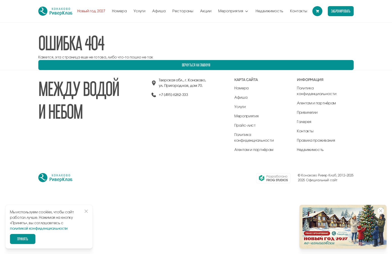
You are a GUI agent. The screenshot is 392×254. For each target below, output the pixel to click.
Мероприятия (230, 11)
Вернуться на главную (196, 65)
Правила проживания (316, 140)
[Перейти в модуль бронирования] (317, 11)
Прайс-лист (245, 125)
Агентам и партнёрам (253, 150)
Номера (119, 11)
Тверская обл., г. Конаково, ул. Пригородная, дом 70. (182, 83)
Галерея (304, 122)
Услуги (139, 11)
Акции (205, 11)
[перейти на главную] (55, 11)
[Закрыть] (380, 211)
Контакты (298, 11)
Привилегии (307, 112)
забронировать (340, 11)
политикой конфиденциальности (39, 228)
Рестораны (182, 11)
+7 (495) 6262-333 (173, 95)
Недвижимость (269, 11)
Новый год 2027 (91, 11)
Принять (22, 239)
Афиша (159, 11)
